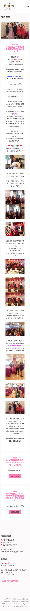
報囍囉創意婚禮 (18, 59)
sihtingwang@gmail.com (15, 551)
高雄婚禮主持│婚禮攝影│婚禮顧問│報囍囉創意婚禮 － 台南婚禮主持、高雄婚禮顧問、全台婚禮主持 (15, 601)
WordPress (23, 606)
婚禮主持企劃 (15, 44)
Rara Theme (6, 606)
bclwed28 (20, 36)
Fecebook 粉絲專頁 (9, 581)
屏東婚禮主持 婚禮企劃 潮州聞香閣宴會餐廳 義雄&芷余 (15, 49)
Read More (15, 476)
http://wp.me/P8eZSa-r (15, 78)
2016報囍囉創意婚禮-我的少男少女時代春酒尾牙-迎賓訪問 (15, 462)
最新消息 (15, 458)
